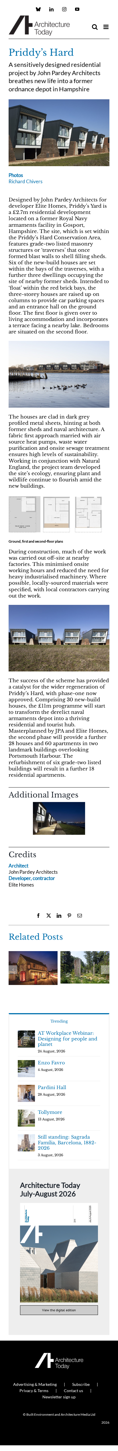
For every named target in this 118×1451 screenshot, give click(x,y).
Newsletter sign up (59, 1396)
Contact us (73, 1390)
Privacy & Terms (33, 1390)
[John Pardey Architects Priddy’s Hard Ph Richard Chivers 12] (59, 818)
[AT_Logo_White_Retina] (59, 1355)
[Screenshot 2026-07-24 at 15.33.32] (59, 1205)
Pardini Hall (52, 1087)
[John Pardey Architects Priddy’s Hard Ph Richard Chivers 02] (59, 607)
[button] (13, 820)
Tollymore (50, 1112)
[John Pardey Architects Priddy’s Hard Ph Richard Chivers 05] (59, 102)
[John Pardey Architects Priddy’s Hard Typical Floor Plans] (55, 498)
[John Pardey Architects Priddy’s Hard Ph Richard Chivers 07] (59, 343)
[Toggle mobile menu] (106, 27)
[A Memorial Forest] (84, 954)
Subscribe (81, 1384)
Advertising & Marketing (35, 1384)
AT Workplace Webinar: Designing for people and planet (67, 1038)
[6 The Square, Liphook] (33, 954)
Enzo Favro (51, 1062)
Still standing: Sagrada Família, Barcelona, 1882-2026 (67, 1142)
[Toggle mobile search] (95, 27)
